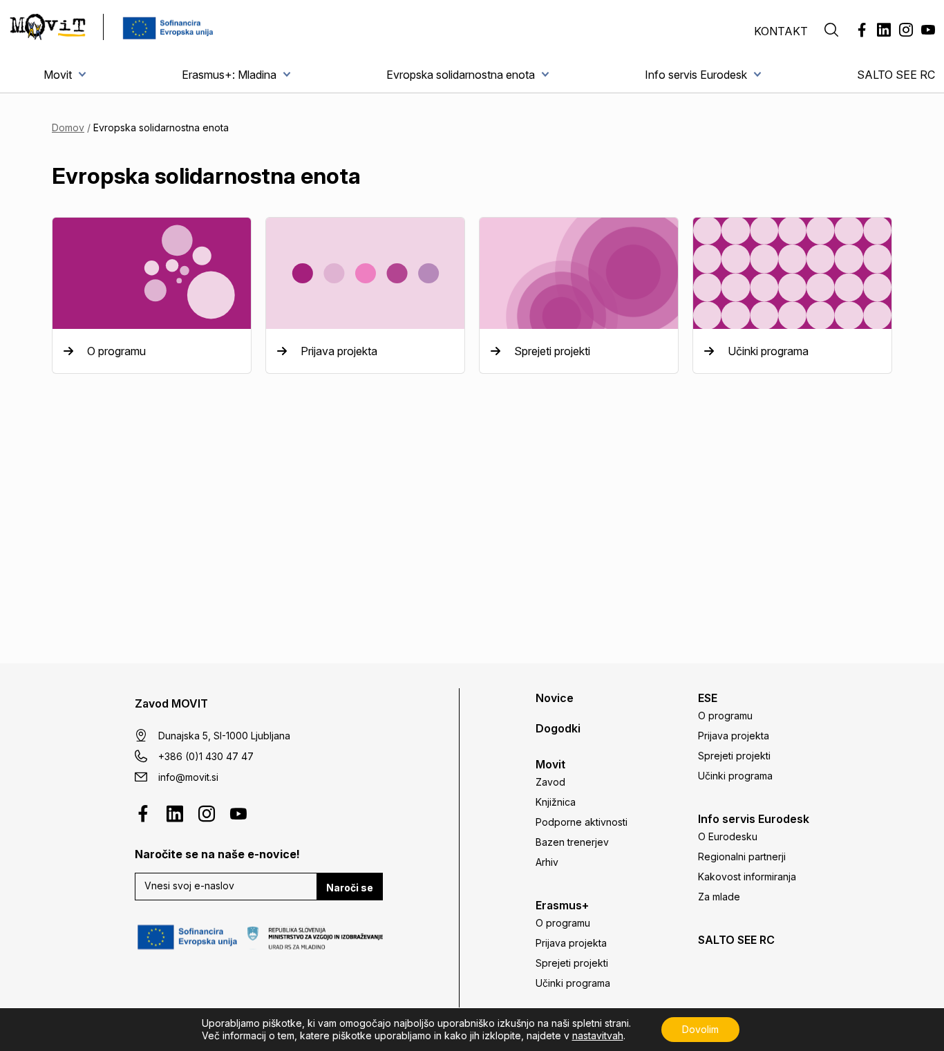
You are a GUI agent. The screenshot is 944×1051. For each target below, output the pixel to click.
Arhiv (547, 862)
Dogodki (558, 728)
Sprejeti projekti (572, 963)
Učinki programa (573, 983)
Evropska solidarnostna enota (460, 75)
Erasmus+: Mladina (229, 75)
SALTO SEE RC (896, 75)
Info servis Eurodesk (696, 75)
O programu (563, 923)
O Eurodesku (727, 836)
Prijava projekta (571, 943)
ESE (707, 698)
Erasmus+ (562, 905)
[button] (831, 31)
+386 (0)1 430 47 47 (206, 756)
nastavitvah (597, 1035)
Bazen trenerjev (572, 842)
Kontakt (781, 31)
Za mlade (719, 896)
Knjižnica (556, 802)
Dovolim (700, 1029)
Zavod (550, 782)
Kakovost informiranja (747, 876)
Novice (555, 698)
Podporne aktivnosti (581, 822)
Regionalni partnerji (742, 856)
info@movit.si (188, 777)
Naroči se (349, 887)
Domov (68, 127)
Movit (58, 75)
